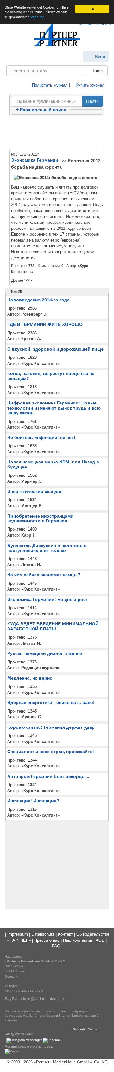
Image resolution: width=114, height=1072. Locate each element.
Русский (79, 1029)
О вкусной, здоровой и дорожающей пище (55, 349)
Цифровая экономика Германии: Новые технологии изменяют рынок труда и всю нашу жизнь (54, 407)
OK (92, 8)
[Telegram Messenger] (24, 1040)
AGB (100, 940)
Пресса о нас (47, 940)
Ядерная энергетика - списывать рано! (51, 702)
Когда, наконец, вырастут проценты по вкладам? (51, 376)
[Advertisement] (57, 133)
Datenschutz (42, 934)
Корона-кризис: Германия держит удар (51, 727)
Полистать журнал (49, 85)
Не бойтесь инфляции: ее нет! (41, 437)
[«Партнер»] (57, 35)
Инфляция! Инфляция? (33, 800)
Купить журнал (89, 85)
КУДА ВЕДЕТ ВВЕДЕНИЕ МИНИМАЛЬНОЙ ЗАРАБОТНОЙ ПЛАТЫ (52, 626)
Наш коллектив (77, 940)
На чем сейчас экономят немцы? (43, 574)
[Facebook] (52, 1040)
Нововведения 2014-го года (38, 299)
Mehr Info (37, 17)
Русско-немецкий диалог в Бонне (44, 653)
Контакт (65, 934)
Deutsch (94, 1029)
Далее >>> (21, 280)
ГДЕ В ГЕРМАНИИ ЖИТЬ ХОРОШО (45, 324)
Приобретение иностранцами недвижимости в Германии (40, 518)
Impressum (17, 934)
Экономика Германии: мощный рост (47, 599)
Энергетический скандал (35, 491)
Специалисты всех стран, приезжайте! (50, 751)
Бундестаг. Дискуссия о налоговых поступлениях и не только (46, 548)
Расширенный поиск (41, 109)
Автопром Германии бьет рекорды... (48, 776)
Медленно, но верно (30, 678)
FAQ (56, 946)
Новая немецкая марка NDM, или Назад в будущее (53, 464)
